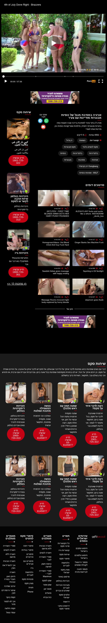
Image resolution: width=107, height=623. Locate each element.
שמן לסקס (46, 580)
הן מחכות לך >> (16, 283)
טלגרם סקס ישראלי (64, 596)
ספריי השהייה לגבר (45, 558)
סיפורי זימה (28, 546)
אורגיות (95, 160)
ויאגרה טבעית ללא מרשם (45, 547)
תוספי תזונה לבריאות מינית (81, 570)
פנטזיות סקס (27, 579)
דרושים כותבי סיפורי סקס (64, 607)
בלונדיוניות (77, 153)
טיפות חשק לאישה (46, 565)
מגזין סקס (29, 583)
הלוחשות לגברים (66, 564)
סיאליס (48, 593)
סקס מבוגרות (70, 147)
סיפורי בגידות (27, 550)
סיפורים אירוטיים (29, 555)
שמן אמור (47, 585)
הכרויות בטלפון (63, 581)
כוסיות (63, 153)
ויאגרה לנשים (45, 553)
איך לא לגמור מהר (9, 602)
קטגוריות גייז (64, 550)
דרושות (66, 601)
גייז (32, 568)
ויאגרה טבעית (9, 561)
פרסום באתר (64, 576)
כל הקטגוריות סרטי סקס (64, 544)
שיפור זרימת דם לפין (8, 591)
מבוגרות (67, 160)
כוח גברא (47, 597)
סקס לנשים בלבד (90, 147)
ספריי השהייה (9, 546)
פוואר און (47, 589)
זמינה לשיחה (19, 137)
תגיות (31, 587)
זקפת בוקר (10, 597)
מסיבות (81, 160)
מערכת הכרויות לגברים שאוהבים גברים (63, 588)
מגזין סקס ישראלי (65, 571)
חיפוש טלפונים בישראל (81, 556)
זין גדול (69, 140)
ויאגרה (12, 572)
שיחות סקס (64, 554)
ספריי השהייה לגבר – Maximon (45, 574)
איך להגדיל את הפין (9, 566)
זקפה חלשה (10, 608)
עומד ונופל (10, 612)
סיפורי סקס (64, 558)
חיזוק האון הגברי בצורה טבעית (9, 579)
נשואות (82, 140)
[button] (46, 120)
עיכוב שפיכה (9, 586)
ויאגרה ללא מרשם (10, 555)
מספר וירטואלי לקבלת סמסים (81, 563)
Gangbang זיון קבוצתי (88, 166)
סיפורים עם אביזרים (28, 562)
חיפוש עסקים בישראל (81, 549)
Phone (30, 591)
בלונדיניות (93, 153)
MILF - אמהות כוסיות (88, 173)
